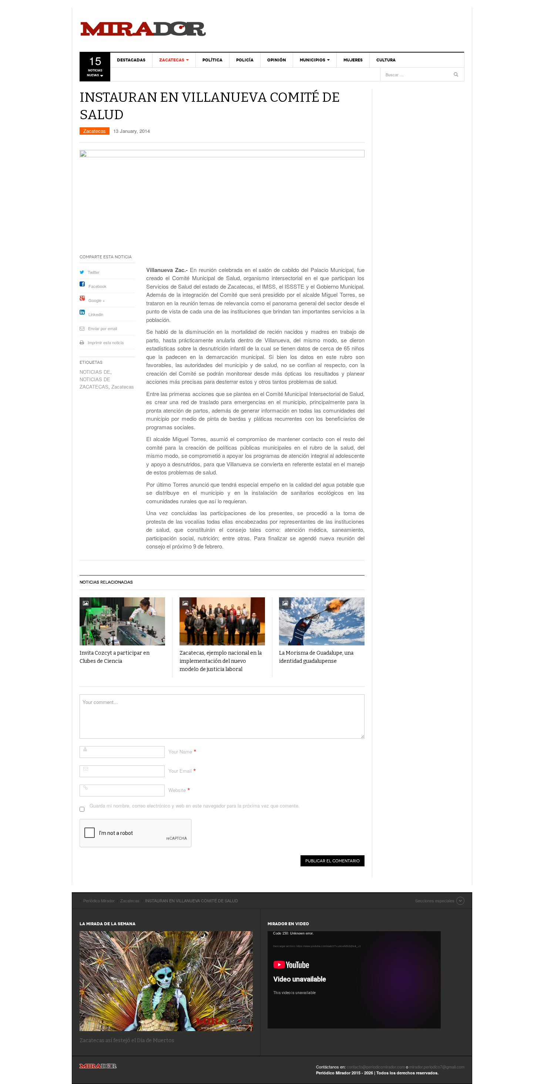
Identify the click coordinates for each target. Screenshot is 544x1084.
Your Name (180, 751)
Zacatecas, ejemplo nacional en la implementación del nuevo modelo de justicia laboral (220, 661)
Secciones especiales (434, 900)
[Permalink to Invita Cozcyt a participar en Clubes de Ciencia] (122, 621)
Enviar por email (102, 328)
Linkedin (95, 314)
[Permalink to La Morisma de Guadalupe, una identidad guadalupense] (322, 621)
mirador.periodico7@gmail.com (436, 1067)
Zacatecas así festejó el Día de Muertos (127, 1040)
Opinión (276, 60)
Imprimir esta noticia (106, 342)
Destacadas (131, 60)
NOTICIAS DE (95, 371)
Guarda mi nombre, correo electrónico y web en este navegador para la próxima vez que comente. (195, 805)
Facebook (97, 286)
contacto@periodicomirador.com (376, 1067)
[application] (354, 979)
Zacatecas (171, 60)
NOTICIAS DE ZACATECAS (95, 383)
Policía (244, 60)
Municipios (312, 60)
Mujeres (353, 60)
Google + (96, 300)
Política (212, 60)
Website (177, 789)
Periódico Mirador (143, 29)
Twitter (94, 272)
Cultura (386, 60)
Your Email (180, 770)
